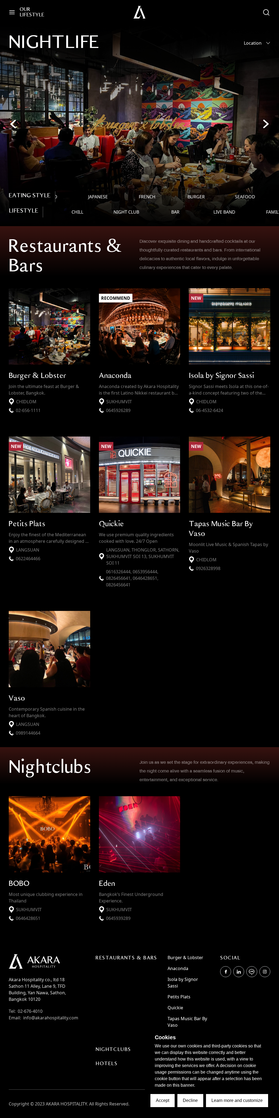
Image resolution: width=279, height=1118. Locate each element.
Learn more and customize (237, 1100)
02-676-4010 (30, 1011)
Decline (190, 1100)
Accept (162, 1100)
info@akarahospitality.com (50, 1018)
